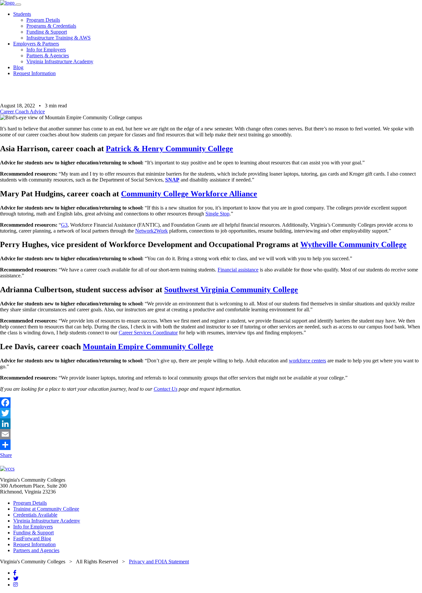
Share (6, 455)
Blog (18, 67)
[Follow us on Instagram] (15, 584)
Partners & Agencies (47, 55)
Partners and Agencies (36, 550)
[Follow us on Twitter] (15, 578)
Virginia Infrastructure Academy (59, 61)
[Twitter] (211, 413)
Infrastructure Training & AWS (58, 38)
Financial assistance (238, 269)
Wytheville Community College (353, 244)
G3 (64, 225)
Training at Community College (46, 509)
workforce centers (307, 360)
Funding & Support (46, 32)
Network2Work (151, 231)
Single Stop (217, 213)
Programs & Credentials (51, 26)
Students (22, 14)
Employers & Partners (36, 43)
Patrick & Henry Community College (169, 148)
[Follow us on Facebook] (14, 573)
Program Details (43, 20)
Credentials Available (35, 515)
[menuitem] (217, 26)
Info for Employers (46, 49)
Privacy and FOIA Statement (159, 561)
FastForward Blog (32, 538)
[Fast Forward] (8, 3)
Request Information (34, 73)
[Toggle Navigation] (18, 5)
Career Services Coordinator (148, 332)
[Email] (211, 434)
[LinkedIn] (211, 423)
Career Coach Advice (22, 111)
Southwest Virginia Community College (231, 289)
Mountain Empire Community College (148, 346)
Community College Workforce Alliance (189, 193)
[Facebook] (211, 402)
